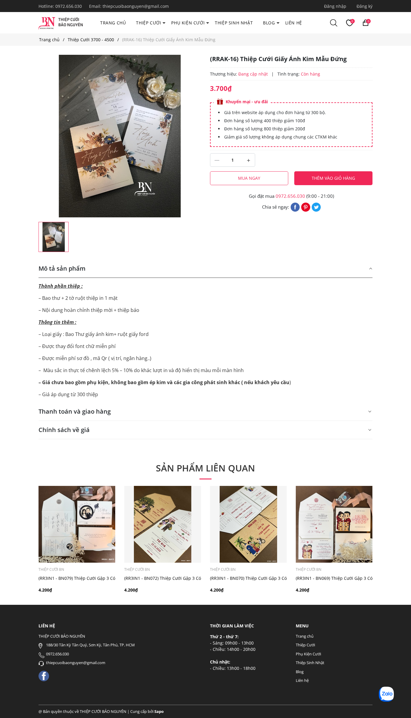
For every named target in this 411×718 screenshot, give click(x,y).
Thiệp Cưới (148, 23)
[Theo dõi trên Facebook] (44, 675)
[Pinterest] (305, 207)
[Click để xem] (120, 136)
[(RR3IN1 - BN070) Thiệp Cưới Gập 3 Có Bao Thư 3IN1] (248, 524)
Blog (269, 23)
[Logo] (61, 22)
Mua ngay (249, 178)
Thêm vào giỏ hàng (333, 178)
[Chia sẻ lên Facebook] (295, 207)
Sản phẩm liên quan (205, 468)
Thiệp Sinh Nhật (234, 23)
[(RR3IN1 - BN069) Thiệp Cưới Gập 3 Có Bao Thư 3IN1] (334, 524)
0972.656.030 (69, 6)
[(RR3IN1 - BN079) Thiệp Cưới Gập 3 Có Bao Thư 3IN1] (77, 524)
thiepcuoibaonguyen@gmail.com (136, 6)
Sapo (159, 711)
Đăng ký (364, 6)
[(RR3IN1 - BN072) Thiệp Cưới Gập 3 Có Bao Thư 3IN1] (162, 524)
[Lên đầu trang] (398, 705)
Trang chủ (113, 23)
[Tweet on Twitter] (316, 207)
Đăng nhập (335, 6)
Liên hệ (293, 23)
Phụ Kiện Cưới (188, 23)
